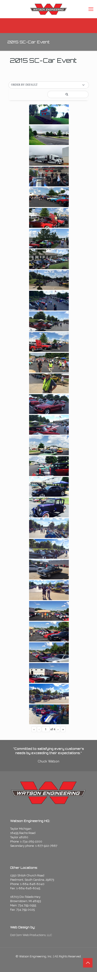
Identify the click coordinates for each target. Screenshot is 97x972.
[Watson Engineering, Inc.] (48, 9)
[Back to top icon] (87, 963)
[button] (49, 85)
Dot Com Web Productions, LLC (31, 935)
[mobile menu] (91, 9)
